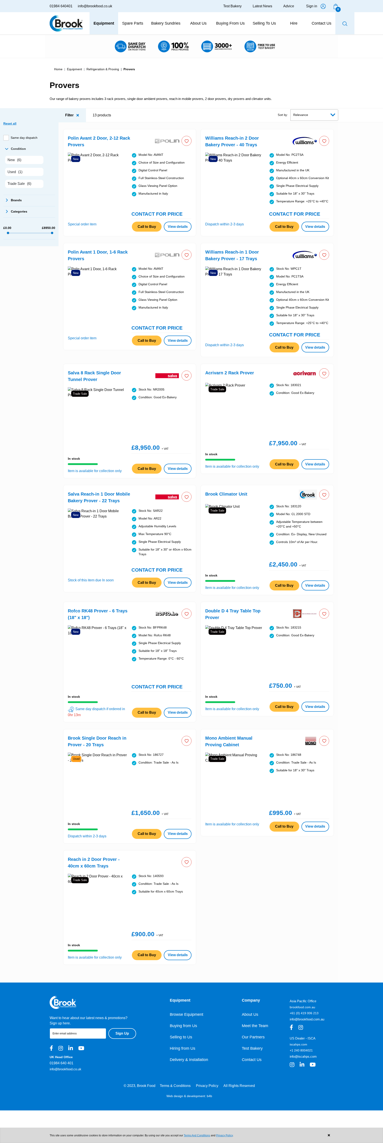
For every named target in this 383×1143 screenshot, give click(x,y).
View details (178, 227)
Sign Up (122, 1033)
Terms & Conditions (175, 1086)
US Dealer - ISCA (302, 1038)
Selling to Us (181, 1037)
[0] (336, 6)
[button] (187, 141)
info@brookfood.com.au (307, 1019)
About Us (250, 1014)
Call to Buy (147, 227)
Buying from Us (183, 1026)
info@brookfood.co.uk (95, 6)
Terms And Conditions (197, 1135)
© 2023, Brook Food (139, 1086)
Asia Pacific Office (303, 1001)
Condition (6, 148)
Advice (288, 6)
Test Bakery (232, 6)
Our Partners (253, 1037)
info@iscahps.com (303, 1056)
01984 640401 (61, 6)
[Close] (328, 1135)
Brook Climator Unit (226, 494)
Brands (6, 200)
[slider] (8, 233)
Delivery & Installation (189, 1059)
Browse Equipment (186, 1014)
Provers (129, 69)
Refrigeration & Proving (102, 69)
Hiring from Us (182, 1048)
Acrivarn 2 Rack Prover (229, 372)
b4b (209, 1096)
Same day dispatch (24, 137)
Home (58, 69)
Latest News (262, 6)
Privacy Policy (207, 1086)
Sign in (311, 6)
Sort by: (283, 115)
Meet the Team (255, 1026)
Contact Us (252, 1059)
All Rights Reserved (239, 1086)
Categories (6, 211)
